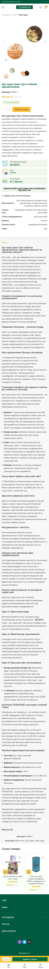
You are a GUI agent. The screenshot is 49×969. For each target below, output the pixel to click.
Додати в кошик (21, 109)
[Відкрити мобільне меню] (3, 7)
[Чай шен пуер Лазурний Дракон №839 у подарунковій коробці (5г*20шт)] (36, 864)
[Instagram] (29, 942)
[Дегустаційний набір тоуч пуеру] (13, 864)
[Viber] (19, 942)
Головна (6, 15)
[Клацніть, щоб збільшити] (6, 60)
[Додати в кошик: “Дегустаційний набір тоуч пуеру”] (5, 872)
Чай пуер (23, 15)
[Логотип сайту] (24, 7)
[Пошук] (40, 7)
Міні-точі (19, 841)
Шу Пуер (29, 841)
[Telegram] (24, 942)
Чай (14, 15)
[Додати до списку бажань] (19, 858)
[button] (4, 41)
